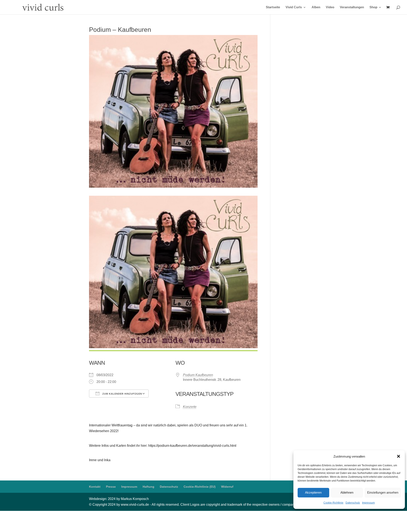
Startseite (273, 7)
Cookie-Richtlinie (333, 502)
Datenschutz (353, 502)
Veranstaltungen (352, 7)
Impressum (368, 502)
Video (330, 7)
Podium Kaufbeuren (198, 375)
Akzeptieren (313, 492)
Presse (111, 486)
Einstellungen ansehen (382, 492)
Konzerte (190, 407)
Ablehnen (346, 492)
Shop (373, 7)
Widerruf (227, 486)
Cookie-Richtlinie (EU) (200, 486)
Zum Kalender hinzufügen (122, 393)
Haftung (148, 486)
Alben (316, 7)
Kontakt (94, 486)
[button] (398, 456)
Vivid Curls (294, 7)
